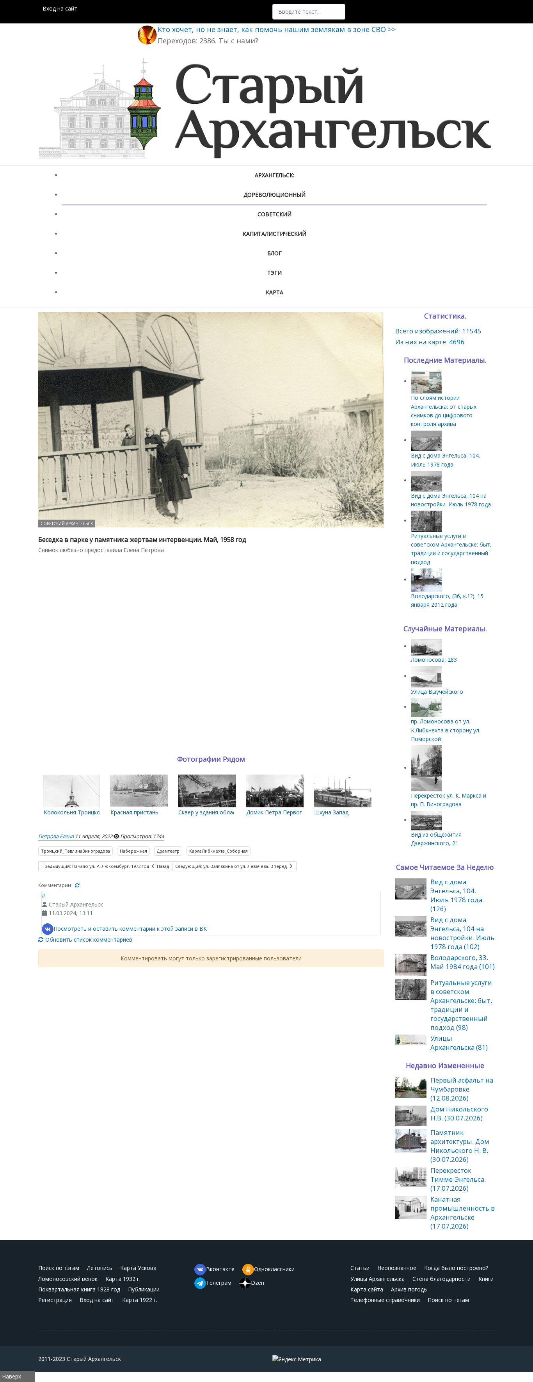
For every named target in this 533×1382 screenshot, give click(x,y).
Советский (274, 214)
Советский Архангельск (67, 523)
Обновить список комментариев (88, 939)
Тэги (274, 272)
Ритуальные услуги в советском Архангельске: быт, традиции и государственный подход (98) (461, 1005)
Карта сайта (366, 1289)
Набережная (133, 851)
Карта (274, 292)
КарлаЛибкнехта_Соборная (218, 851)
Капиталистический (274, 233)
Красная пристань (134, 812)
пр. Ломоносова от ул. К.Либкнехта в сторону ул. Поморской (445, 730)
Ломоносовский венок (68, 1278)
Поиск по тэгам (58, 1268)
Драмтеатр (168, 851)
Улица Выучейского (437, 691)
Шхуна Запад (331, 812)
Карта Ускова (138, 1268)
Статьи (360, 1268)
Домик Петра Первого (276, 812)
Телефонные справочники (385, 1300)
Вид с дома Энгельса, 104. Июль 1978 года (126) (456, 895)
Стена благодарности (441, 1278)
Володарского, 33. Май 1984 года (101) (462, 962)
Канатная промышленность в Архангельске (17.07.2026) (462, 1213)
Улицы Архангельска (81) (459, 1043)
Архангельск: (274, 175)
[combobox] (308, 12)
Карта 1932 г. (122, 1278)
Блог (274, 253)
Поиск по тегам (448, 1300)
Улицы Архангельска (377, 1278)
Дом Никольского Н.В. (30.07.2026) (459, 1113)
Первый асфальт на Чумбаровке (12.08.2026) (461, 1089)
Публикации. (144, 1289)
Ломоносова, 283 (434, 659)
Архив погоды (409, 1289)
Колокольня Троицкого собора (85, 812)
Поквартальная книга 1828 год (79, 1289)
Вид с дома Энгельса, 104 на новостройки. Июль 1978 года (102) (462, 933)
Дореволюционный (274, 194)
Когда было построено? (456, 1268)
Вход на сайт (60, 8)
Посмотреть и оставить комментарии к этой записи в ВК (130, 928)
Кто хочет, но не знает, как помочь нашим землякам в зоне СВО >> (277, 29)
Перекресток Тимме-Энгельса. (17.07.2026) (458, 1179)
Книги (486, 1278)
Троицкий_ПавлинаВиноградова (75, 851)
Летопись (99, 1268)
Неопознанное (396, 1268)
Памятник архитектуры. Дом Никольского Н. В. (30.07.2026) (459, 1146)
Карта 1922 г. (139, 1300)
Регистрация (55, 1300)
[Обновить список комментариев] (77, 885)
